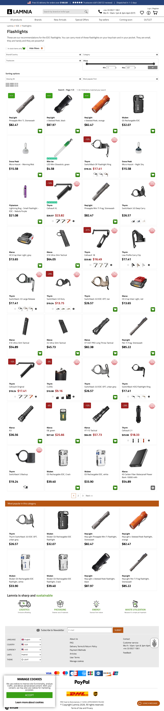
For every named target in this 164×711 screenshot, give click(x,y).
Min (104, 67)
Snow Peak (14, 161)
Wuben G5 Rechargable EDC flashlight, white (21, 580)
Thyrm (87, 161)
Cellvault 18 (89, 255)
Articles (73, 653)
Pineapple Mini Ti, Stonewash (22, 120)
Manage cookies (77, 661)
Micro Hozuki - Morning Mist (21, 164)
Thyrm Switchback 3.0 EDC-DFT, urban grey (23, 538)
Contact (126, 638)
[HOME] (20, 11)
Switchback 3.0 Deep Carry (133, 208)
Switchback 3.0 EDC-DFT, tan (97, 298)
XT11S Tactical (90, 430)
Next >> (89, 495)
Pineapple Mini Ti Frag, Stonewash (99, 208)
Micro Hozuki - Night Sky (133, 164)
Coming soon (126, 19)
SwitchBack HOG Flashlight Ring (136, 386)
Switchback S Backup (18, 474)
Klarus (12, 252)
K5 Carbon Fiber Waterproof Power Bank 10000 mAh (137, 476)
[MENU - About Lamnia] (148, 13)
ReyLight (13, 117)
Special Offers (82, 19)
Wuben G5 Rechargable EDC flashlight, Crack (59, 580)
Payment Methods (78, 649)
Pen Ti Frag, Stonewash (132, 342)
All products (16, 19)
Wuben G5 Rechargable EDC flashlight (59, 538)
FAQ (71, 642)
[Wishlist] (142, 13)
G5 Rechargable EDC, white (96, 474)
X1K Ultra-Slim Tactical (57, 255)
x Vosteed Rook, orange (94, 120)
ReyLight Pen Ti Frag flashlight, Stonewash (135, 580)
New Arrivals (60, 19)
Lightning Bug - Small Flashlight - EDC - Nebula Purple (24, 210)
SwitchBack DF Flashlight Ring (97, 164)
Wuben (125, 117)
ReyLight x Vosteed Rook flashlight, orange (137, 538)
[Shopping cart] (155, 13)
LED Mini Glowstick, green (58, 164)
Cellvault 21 (127, 430)
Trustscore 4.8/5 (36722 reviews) (97, 2)
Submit (118, 630)
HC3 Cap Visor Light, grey (20, 255)
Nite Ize (50, 161)
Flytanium (13, 205)
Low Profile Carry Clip (131, 255)
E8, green (51, 430)
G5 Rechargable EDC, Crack (58, 474)
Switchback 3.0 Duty (56, 298)
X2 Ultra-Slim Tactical (56, 342)
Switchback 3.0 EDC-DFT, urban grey (100, 386)
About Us (74, 638)
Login (149, 8)
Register (155, 8)
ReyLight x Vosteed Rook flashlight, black (99, 580)
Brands (38, 19)
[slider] (87, 64)
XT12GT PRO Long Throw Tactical (98, 342)
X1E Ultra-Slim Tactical (19, 342)
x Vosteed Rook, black (56, 120)
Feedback (127, 652)
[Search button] (86, 11)
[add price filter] (152, 67)
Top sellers (104, 19)
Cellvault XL (52, 208)
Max (124, 67)
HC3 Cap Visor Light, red (132, 298)
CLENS (50, 386)
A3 (10, 430)
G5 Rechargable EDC (131, 120)
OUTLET (148, 19)
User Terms (75, 657)
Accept (29, 695)
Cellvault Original (16, 386)
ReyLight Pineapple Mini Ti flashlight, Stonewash (100, 538)
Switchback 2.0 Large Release (22, 298)
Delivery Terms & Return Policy (83, 646)
